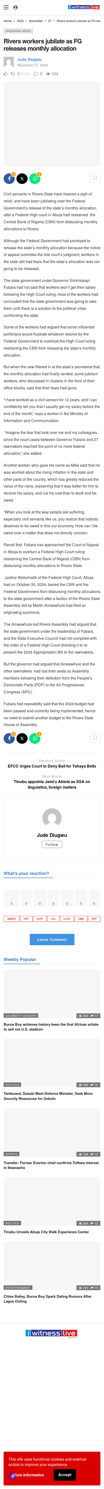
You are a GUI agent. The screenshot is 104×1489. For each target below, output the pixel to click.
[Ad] (52, 1390)
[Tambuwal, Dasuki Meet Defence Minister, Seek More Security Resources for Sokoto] (52, 1063)
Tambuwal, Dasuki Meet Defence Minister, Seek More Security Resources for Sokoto (48, 1096)
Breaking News (18, 31)
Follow (52, 844)
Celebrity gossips (21, 1015)
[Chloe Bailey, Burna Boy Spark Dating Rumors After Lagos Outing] (52, 1266)
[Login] (15, 7)
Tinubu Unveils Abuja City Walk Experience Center (46, 1231)
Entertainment (18, 1287)
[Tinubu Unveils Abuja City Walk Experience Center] (52, 1201)
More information (28, 1475)
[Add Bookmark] (95, 178)
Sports (11, 1154)
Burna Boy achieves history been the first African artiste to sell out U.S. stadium (51, 1027)
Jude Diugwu (29, 59)
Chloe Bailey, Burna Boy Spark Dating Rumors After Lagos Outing (48, 1299)
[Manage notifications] (12, 1476)
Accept (64, 1474)
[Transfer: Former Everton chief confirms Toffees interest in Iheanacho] (52, 1132)
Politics (12, 1085)
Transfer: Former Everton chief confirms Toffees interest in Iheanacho (51, 1165)
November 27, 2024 (32, 65)
